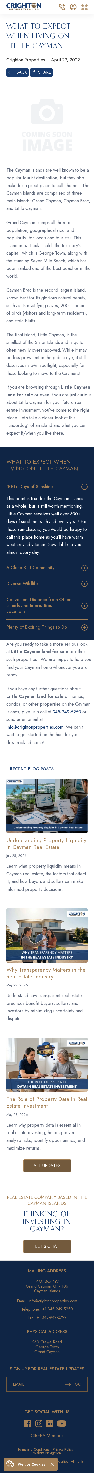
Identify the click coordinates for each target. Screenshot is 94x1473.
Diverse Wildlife (22, 583)
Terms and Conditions (33, 1449)
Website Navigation (47, 1453)
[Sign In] (73, 6)
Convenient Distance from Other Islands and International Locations (38, 605)
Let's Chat (47, 1246)
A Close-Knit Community (30, 567)
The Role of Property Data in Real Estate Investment (46, 1102)
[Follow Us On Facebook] (27, 1423)
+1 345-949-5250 (57, 1309)
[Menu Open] (84, 7)
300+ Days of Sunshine (29, 486)
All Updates (47, 1165)
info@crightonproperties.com (34, 727)
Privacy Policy (63, 1449)
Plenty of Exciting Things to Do (36, 627)
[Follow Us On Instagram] (38, 1423)
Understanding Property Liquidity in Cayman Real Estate (46, 843)
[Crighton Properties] (23, 9)
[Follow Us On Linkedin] (49, 1423)
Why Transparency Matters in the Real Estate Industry (46, 973)
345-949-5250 (67, 712)
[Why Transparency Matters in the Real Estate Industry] (47, 935)
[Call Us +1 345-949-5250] (62, 6)
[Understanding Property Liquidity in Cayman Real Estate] (47, 806)
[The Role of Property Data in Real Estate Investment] (47, 1065)
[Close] (52, 1464)
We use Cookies (31, 1464)
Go (77, 1384)
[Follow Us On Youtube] (61, 1423)
